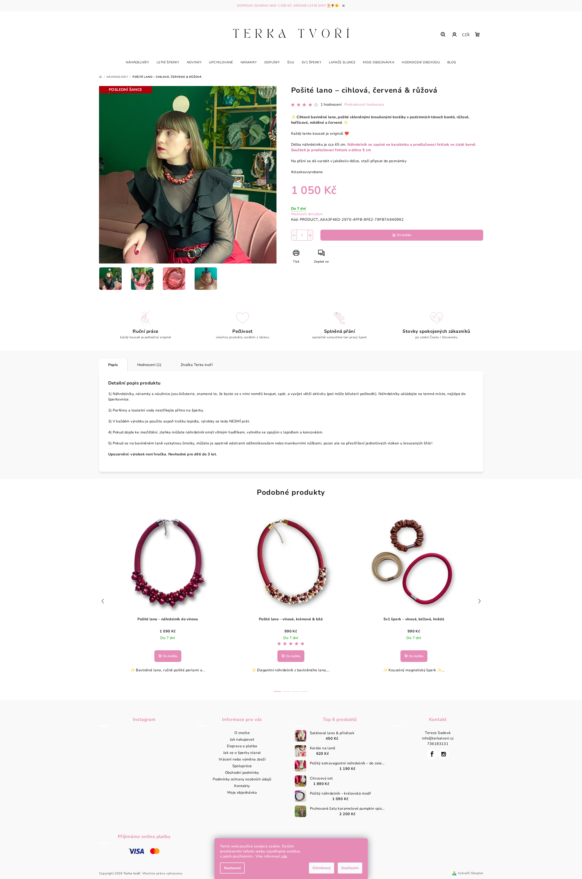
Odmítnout (321, 868)
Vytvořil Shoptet (470, 873)
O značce (242, 732)
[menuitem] (137, 62)
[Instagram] (443, 754)
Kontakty (242, 785)
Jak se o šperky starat (242, 752)
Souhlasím (350, 868)
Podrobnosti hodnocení (364, 104)
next (479, 601)
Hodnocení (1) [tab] (149, 364)
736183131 (438, 743)
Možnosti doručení (307, 214)
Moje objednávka (242, 792)
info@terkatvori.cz (437, 738)
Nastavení (232, 868)
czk (466, 34)
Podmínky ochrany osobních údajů (242, 779)
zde (284, 856)
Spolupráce (242, 766)
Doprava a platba (242, 746)
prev (102, 601)
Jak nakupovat (242, 739)
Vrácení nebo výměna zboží (242, 759)
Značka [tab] (197, 364)
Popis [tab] (113, 364)
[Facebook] (432, 754)
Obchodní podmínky (242, 772)
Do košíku (404, 235)
